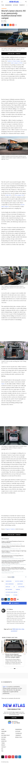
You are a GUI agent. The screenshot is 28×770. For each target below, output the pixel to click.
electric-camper (19, 581)
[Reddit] (11, 25)
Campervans (4, 8)
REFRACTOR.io (18, 737)
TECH (2, 5)
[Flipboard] (13, 25)
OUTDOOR (15, 5)
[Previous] (3, 653)
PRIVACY (3, 745)
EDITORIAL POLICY (5, 735)
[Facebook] (2, 25)
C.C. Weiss (10, 609)
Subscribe (14, 717)
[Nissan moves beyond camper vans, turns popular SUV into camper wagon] (14, 646)
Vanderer (12, 529)
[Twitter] (5, 25)
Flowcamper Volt (19, 195)
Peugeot (8, 529)
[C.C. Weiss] (3, 611)
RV (14, 586)
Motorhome (21, 586)
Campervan (20, 583)
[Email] (16, 25)
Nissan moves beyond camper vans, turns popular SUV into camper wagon (13, 655)
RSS (2, 749)
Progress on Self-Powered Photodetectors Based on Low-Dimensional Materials (13, 542)
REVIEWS (3, 739)
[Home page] (14, 2)
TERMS (3, 743)
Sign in (5, 686)
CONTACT (3, 747)
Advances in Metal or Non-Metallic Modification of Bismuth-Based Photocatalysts (13, 547)
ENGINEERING (8, 5)
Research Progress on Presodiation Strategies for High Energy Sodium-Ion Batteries (14, 551)
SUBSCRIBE (3, 731)
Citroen (15, 595)
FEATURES (3, 737)
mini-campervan (10, 583)
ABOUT (3, 733)
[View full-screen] (26, 30)
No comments (15, 603)
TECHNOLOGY (18, 733)
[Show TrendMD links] (25, 576)
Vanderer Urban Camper (13, 61)
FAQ (2, 751)
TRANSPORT (22, 5)
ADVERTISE (3, 741)
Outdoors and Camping (11, 592)
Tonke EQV (8, 195)
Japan (2, 383)
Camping (18, 589)
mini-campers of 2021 (16, 63)
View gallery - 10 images (14, 53)
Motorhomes (9, 589)
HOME (2, 729)
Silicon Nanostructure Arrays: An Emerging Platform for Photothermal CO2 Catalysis (12, 556)
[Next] (24, 653)
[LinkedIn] (8, 25)
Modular (8, 586)
